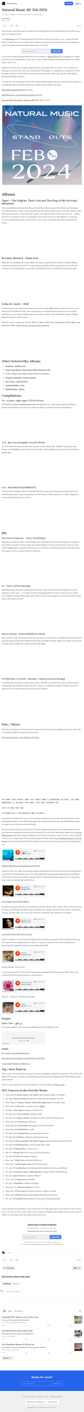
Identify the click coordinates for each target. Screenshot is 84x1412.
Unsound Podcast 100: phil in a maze (17, 934)
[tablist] (11, 1284)
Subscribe (68, 3)
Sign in (78, 3)
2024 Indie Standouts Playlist (14, 90)
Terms (46, 1396)
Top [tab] (4, 1311)
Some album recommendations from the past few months (24, 1347)
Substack (31, 1407)
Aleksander (6, 18)
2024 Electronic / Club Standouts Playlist (18, 95)
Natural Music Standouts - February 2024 (18, 100)
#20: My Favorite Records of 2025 (17, 1331)
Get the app (52, 1402)
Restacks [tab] (16, 1284)
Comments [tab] (7, 1284)
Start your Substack (36, 1402)
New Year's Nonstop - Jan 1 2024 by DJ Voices (20, 737)
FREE (42, 1106)
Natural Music (54, 56)
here (59, 729)
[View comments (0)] (11, 26)
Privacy (40, 1396)
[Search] (80, 1311)
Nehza (11, 547)
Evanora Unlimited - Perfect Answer (21, 377)
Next (75, 1268)
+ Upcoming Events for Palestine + (16, 1063)
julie (24, 1322)
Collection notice (56, 1396)
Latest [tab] (10, 1311)
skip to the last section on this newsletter (32, 325)
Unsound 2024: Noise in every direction (20, 1317)
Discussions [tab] (18, 1311)
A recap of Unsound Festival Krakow (15, 1320)
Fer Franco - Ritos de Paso (17, 381)
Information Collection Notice (41, 1244)
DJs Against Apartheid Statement (15, 1053)
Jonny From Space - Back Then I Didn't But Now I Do (28, 370)
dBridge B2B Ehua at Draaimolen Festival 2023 (21, 866)
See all (6, 1358)
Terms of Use (52, 1242)
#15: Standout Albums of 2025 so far (18, 1344)
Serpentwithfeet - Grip (15, 385)
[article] (42, 1321)
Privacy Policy (58, 1244)
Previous (10, 1268)
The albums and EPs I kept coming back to (18, 1334)
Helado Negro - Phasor (15, 389)
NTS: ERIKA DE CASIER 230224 (15, 901)
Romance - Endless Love (16, 366)
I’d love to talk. (59, 1084)
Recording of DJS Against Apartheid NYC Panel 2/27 (23, 1058)
